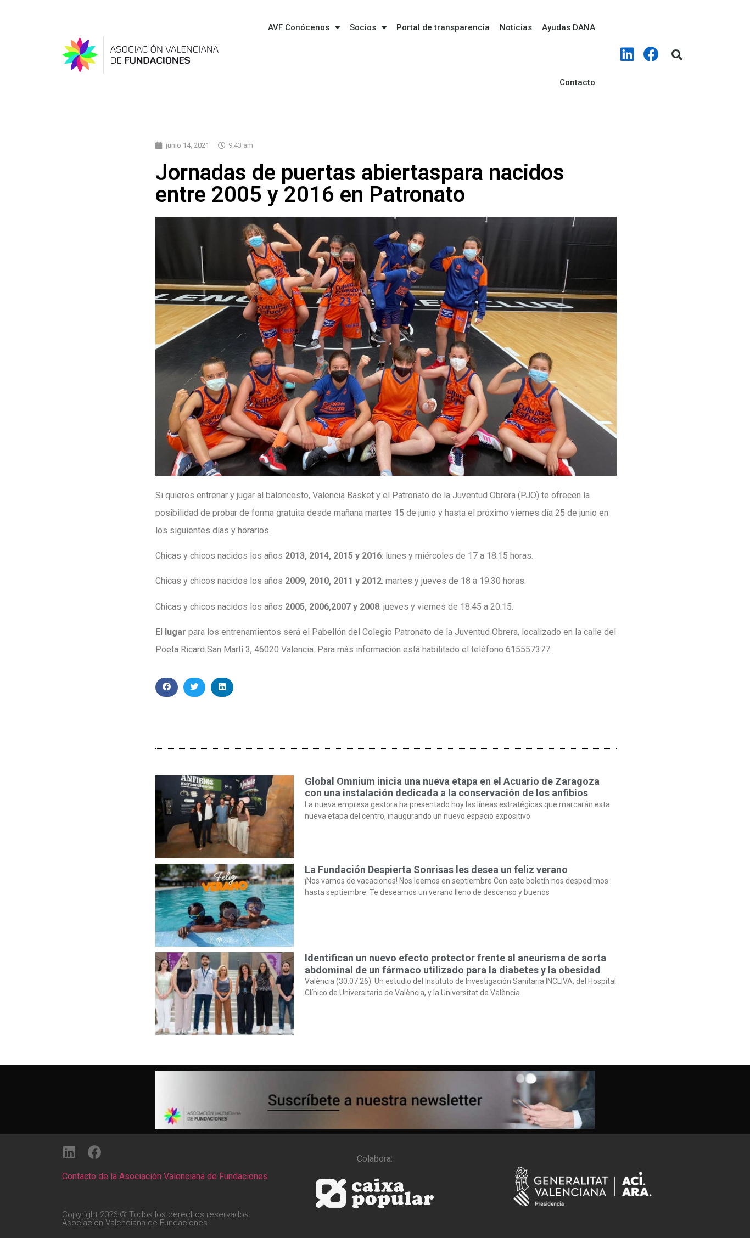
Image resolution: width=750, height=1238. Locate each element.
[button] (166, 687)
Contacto (577, 82)
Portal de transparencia (443, 27)
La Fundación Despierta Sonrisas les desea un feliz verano (436, 869)
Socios (363, 27)
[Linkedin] (627, 54)
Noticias (516, 27)
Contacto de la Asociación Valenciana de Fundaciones (165, 1176)
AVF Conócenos (298, 27)
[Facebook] (651, 54)
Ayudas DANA (568, 27)
